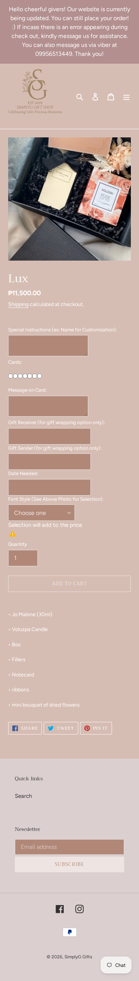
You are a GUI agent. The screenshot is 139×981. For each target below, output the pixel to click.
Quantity (17, 544)
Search (23, 796)
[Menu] (126, 96)
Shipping (18, 304)
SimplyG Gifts (78, 956)
